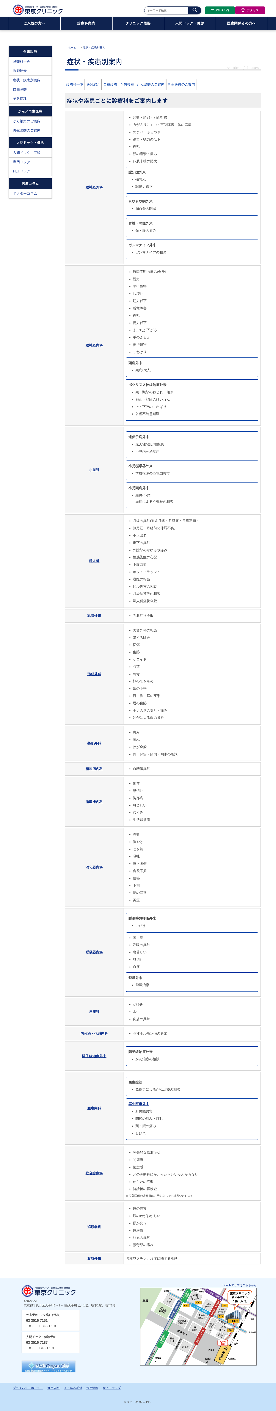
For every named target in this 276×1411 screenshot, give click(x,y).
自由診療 (20, 89)
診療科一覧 (21, 61)
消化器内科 (94, 867)
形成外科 (94, 674)
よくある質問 (73, 1388)
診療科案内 (86, 23)
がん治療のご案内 (27, 121)
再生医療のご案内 (27, 130)
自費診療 (110, 84)
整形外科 (94, 743)
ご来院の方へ (34, 23)
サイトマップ (112, 1388)
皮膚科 (94, 1011)
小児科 (94, 469)
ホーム (72, 47)
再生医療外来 (139, 1104)
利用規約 (53, 1388)
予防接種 (20, 98)
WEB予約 (222, 10)
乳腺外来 (94, 615)
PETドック (21, 171)
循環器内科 (94, 801)
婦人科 (94, 561)
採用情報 (92, 1388)
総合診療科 (94, 1173)
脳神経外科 (94, 187)
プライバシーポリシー (28, 1388)
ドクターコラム (25, 193)
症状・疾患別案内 (27, 80)
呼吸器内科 (94, 952)
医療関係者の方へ (241, 23)
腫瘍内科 (94, 1108)
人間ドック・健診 (189, 23)
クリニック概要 (138, 23)
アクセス (253, 10)
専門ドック (21, 162)
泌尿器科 (94, 1227)
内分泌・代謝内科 (94, 1033)
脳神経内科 (94, 345)
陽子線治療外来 (94, 1056)
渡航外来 (94, 1258)
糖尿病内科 (94, 768)
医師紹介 (20, 70)
